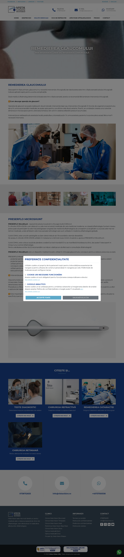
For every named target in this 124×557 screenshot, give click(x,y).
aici (81, 289)
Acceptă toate (43, 298)
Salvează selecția (81, 298)
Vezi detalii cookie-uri (32, 280)
